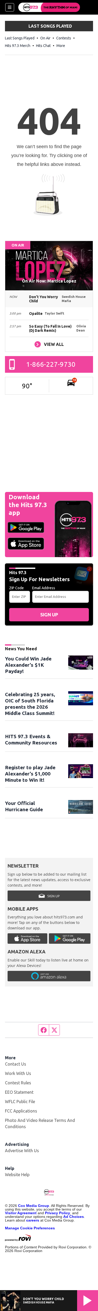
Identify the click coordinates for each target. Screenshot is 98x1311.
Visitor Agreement (21, 1213)
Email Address (43, 588)
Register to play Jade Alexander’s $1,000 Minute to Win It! (30, 774)
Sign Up (49, 614)
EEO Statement (19, 1092)
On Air (45, 38)
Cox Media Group (33, 1206)
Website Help (17, 1174)
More (60, 46)
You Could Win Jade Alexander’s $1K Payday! (28, 665)
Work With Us (18, 1073)
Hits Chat (43, 46)
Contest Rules (18, 1082)
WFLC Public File (20, 1101)
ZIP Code (16, 588)
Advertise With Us (22, 1150)
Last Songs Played (19, 38)
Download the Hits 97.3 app (28, 505)
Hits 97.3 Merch (17, 46)
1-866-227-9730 (51, 364)
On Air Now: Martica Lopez (49, 281)
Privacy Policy (57, 1213)
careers (32, 1220)
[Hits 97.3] (49, 7)
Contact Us (15, 1064)
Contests (63, 38)
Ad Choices (73, 1216)
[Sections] (9, 7)
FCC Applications (21, 1111)
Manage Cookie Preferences (30, 1228)
